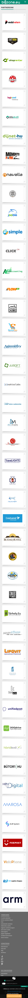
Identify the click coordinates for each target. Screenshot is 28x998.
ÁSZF (2, 975)
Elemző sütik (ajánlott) (11, 983)
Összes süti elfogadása (13, 996)
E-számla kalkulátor (5, 918)
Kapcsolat (3, 948)
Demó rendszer (4, 937)
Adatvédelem (4, 973)
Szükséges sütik (10, 980)
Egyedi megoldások (5, 933)
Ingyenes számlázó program (8, 927)
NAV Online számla (5, 929)
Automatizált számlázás (6, 924)
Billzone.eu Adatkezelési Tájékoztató (14, 991)
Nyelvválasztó (4, 946)
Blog (2, 950)
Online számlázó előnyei (7, 920)
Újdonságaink (4, 931)
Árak (2, 922)
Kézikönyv (3, 952)
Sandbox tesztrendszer (6, 935)
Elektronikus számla (6, 926)
